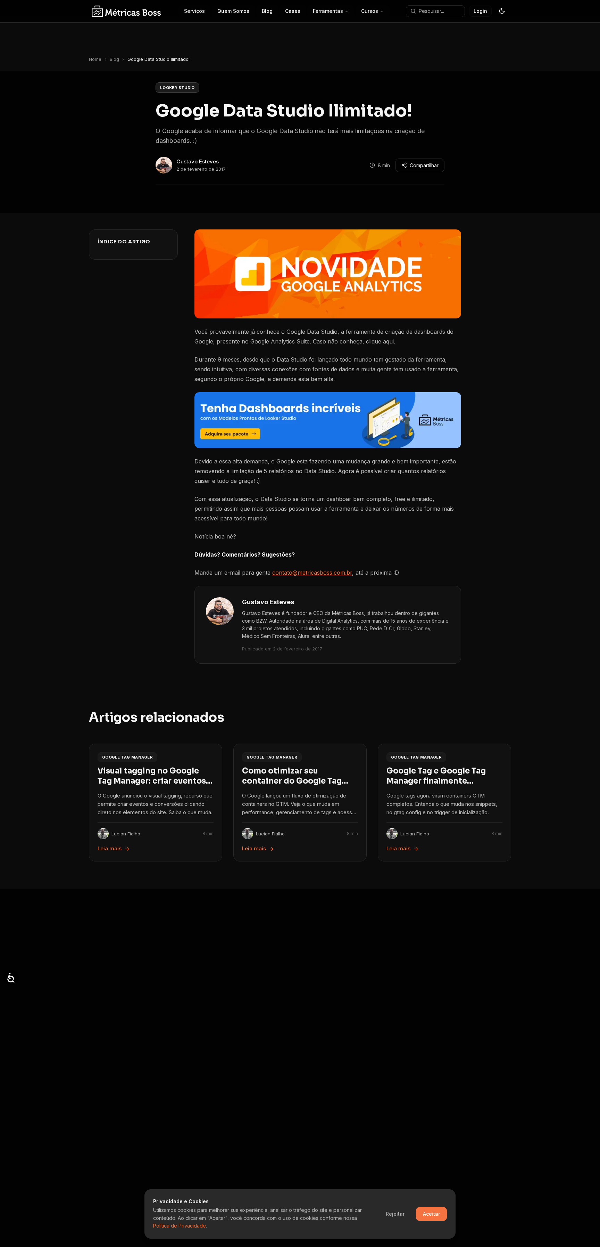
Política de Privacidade (179, 1226)
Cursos (369, 11)
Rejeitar (395, 1214)
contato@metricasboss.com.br (312, 572)
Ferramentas (328, 11)
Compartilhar (424, 165)
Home (95, 59)
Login (480, 11)
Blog (114, 59)
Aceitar (431, 1214)
